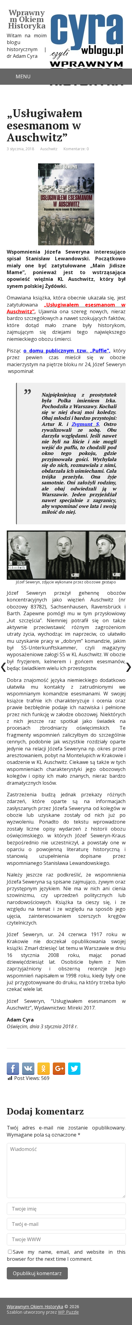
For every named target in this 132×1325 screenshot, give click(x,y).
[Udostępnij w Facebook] (13, 1069)
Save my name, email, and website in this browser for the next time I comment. (66, 1255)
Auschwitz (48, 148)
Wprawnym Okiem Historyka (26, 19)
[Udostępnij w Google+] (59, 1069)
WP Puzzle (68, 1312)
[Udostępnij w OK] (43, 1069)
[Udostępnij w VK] (28, 1069)
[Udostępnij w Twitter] (74, 1069)
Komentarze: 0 (76, 148)
